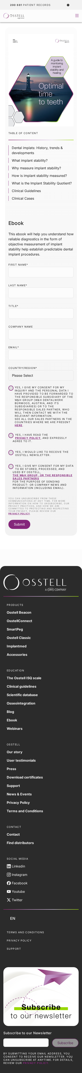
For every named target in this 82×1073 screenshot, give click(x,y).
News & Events (19, 794)
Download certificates (25, 777)
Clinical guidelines (21, 686)
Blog (10, 712)
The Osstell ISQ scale (24, 678)
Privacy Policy (18, 802)
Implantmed (16, 646)
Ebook (12, 720)
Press (11, 769)
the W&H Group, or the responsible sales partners (43, 477)
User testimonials (21, 760)
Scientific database (22, 695)
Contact (13, 834)
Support (13, 786)
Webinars (14, 728)
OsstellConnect (19, 621)
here (18, 425)
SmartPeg (15, 629)
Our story (14, 752)
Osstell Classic (19, 638)
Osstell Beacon (19, 612)
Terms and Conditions (25, 811)
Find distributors (20, 843)
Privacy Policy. (36, 1063)
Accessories (17, 654)
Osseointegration (21, 703)
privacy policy (28, 438)
